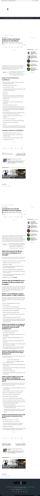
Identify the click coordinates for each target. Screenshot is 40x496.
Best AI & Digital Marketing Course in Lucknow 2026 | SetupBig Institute (5, 176)
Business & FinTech (33, 55)
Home (3, 35)
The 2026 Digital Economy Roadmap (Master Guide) (21, 177)
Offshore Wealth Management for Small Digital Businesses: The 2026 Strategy (34, 69)
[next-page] (4, 180)
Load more (32, 72)
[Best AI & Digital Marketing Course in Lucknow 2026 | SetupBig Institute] (6, 173)
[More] (22, 47)
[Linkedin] (19, 491)
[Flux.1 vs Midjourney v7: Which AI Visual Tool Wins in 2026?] (28, 65)
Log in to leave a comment (6, 185)
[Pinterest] (21, 491)
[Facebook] (32, 0)
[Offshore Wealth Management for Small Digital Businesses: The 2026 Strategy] (28, 69)
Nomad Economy (33, 67)
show (7, 72)
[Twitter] (35, 0)
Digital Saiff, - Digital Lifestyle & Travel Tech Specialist (14, 159)
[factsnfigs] (7, 9)
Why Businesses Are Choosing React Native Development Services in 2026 (13, 176)
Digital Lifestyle (6, 35)
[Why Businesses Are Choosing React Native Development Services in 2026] (14, 173)
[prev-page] (2, 180)
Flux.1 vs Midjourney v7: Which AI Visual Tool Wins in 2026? (34, 65)
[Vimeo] (36, 0)
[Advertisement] (26, 9)
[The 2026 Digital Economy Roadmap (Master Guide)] (22, 173)
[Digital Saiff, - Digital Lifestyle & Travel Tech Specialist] (3, 42)
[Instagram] (33, 0)
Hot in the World (11, 35)
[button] (37, 18)
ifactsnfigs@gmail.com (26, 489)
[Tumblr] (24, 491)
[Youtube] (37, 0)
